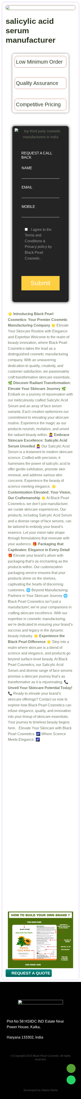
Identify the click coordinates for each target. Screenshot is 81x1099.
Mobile (28, 207)
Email (27, 187)
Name (27, 168)
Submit (40, 283)
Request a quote (30, 973)
